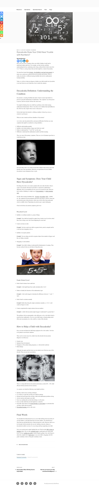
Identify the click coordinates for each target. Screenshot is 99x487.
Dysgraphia (42, 196)
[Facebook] (18, 61)
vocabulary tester (34, 431)
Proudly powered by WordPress (51, 483)
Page (50, 9)
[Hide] (0, 38)
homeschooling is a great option (38, 403)
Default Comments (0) (32, 457)
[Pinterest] (1, 22)
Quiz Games (27, 9)
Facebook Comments (21, 457)
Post (45, 9)
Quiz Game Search (37, 9)
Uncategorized (23, 444)
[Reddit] (1, 25)
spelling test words (28, 433)
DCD (47, 196)
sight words (31, 435)
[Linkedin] (24, 61)
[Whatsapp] (1, 32)
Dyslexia (37, 196)
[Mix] (1, 29)
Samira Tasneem (31, 50)
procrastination (40, 191)
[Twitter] (21, 61)
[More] (27, 61)
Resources (19, 9)
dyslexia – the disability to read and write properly (40, 72)
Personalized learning (22, 407)
